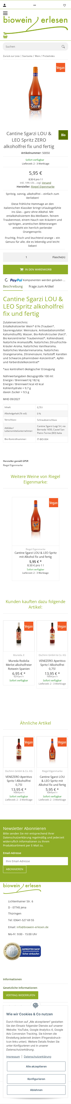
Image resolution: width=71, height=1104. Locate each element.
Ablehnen (36, 1089)
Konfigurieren (36, 1078)
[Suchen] (65, 46)
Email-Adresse (12, 853)
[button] (34, 5)
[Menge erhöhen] (46, 257)
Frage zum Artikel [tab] (41, 286)
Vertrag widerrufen (20, 995)
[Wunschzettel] (64, 5)
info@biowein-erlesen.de (32, 927)
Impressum (13, 1056)
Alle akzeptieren (36, 1066)
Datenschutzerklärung (37, 1056)
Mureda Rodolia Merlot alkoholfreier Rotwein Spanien (19, 665)
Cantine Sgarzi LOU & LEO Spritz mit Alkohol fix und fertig (36, 555)
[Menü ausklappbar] (5, 13)
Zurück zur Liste (11, 56)
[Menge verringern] (7, 257)
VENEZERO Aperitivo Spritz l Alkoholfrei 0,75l (52, 665)
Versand (46, 182)
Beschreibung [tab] (13, 286)
